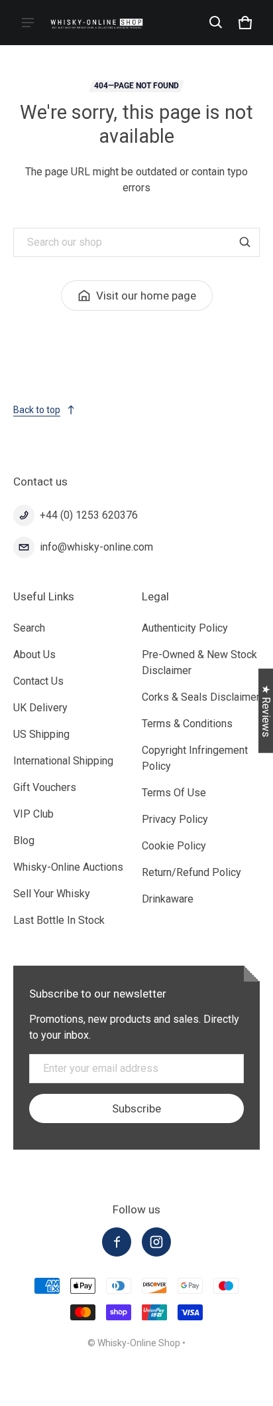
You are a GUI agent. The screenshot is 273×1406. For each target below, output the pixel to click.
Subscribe (136, 1108)
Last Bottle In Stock (59, 920)
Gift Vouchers (44, 787)
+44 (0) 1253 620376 (89, 515)
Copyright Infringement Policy (195, 758)
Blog (23, 840)
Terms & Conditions (187, 723)
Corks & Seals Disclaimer (201, 697)
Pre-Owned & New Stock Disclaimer (199, 662)
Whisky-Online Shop (138, 1343)
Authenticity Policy (185, 628)
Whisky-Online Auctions (68, 867)
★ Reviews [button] (266, 710)
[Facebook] (116, 1242)
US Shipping (41, 734)
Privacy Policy (175, 819)
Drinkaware (167, 899)
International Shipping (63, 760)
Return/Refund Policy (191, 872)
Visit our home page (146, 295)
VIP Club (33, 814)
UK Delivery (40, 707)
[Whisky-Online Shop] (96, 22)
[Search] (245, 242)
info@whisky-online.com (96, 547)
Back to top (36, 409)
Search (29, 628)
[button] (216, 22)
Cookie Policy (174, 845)
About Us (34, 654)
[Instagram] (156, 1242)
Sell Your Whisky (51, 893)
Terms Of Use (174, 792)
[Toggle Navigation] (27, 22)
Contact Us (38, 681)
